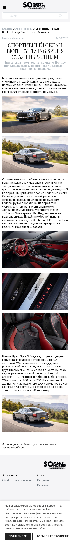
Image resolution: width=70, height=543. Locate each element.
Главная (7, 28)
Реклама (43, 485)
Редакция (43, 480)
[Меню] (4, 7)
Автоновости (24, 28)
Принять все (18, 536)
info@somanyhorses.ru (17, 480)
